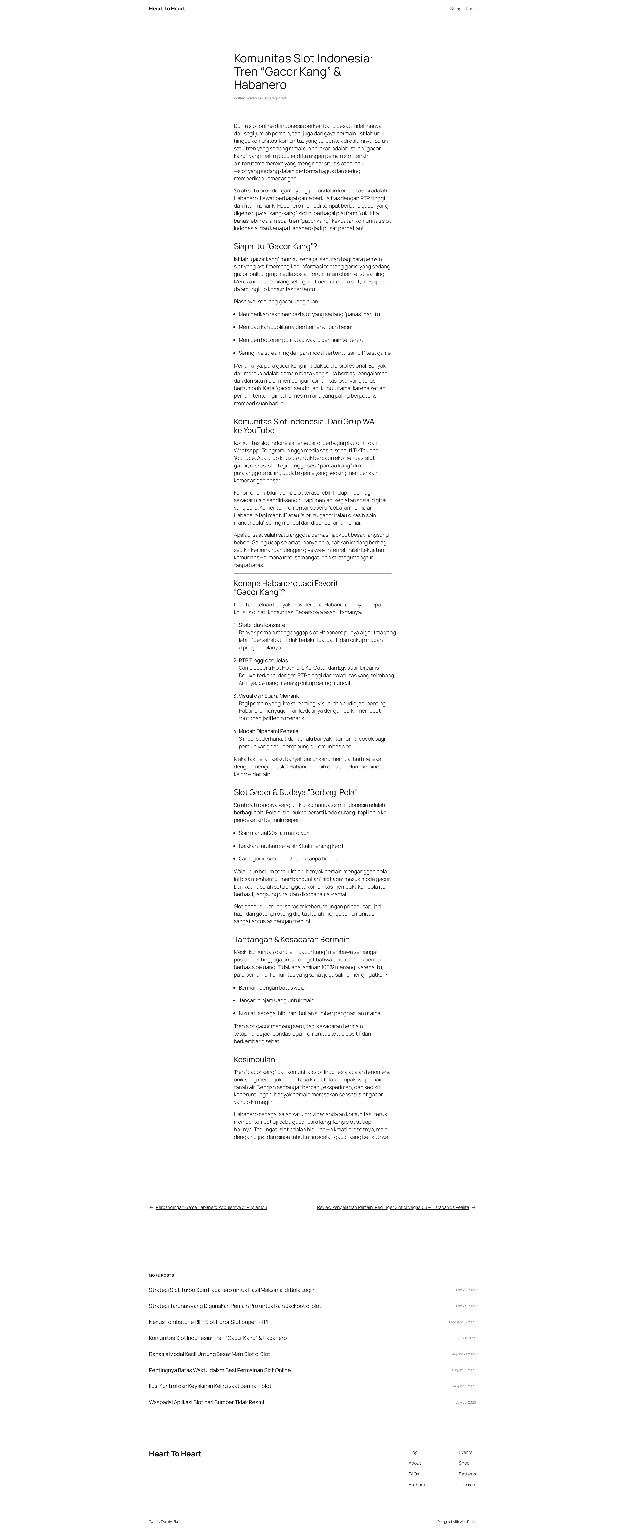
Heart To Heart (167, 8)
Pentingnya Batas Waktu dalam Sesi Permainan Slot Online (220, 1370)
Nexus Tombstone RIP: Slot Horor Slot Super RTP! (209, 1322)
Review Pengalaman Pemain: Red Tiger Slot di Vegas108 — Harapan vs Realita (393, 1207)
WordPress (468, 1521)
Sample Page (463, 8)
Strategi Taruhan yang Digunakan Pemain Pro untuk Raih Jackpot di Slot (235, 1306)
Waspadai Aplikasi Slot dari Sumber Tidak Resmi (206, 1402)
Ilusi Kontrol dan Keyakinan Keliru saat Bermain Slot (210, 1386)
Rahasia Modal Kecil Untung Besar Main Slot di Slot (209, 1354)
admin (255, 98)
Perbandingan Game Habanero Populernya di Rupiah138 (211, 1207)
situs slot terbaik (344, 163)
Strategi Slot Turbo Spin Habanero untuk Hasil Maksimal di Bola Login (231, 1290)
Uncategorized (274, 98)
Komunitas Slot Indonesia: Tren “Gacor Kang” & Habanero (218, 1338)
